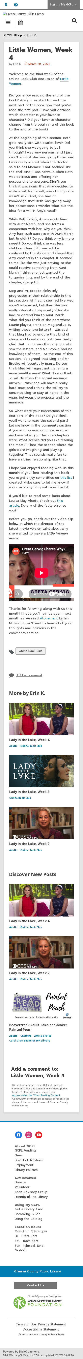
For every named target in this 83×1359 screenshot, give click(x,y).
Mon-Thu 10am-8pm (31, 1231)
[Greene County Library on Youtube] (38, 1134)
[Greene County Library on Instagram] (28, 1134)
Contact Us (35, 1285)
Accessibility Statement (41, 1329)
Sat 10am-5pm (26, 1241)
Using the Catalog (29, 1219)
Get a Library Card (29, 1209)
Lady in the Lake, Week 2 (29, 843)
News (19, 1155)
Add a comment (29, 675)
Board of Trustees (29, 1160)
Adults (13, 746)
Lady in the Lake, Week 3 (29, 792)
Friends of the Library (31, 1197)
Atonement (49, 618)
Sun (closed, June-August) (30, 1248)
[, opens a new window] (37, 1307)
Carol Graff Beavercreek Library (29, 1040)
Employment (24, 1165)
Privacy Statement (52, 1324)
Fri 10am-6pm (26, 1236)
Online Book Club (31, 652)
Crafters (25, 1035)
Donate (20, 1182)
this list (66, 477)
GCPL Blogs (13, 35)
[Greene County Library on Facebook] (18, 1134)
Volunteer (22, 1187)
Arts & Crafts (42, 1035)
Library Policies (26, 1170)
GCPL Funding (25, 1150)
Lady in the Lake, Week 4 (29, 740)
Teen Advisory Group (31, 1192)
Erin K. (32, 35)
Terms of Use (26, 1324)
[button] (6, 4)
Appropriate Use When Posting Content (36, 1095)
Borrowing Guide (27, 1214)
